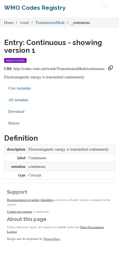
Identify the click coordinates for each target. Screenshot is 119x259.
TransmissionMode (50, 22)
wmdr (24, 22)
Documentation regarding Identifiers (30, 200)
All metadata (18, 99)
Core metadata (19, 88)
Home (9, 22)
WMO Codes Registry (35, 7)
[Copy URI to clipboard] (110, 68)
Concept (35, 175)
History (14, 123)
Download (16, 111)
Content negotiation (19, 211)
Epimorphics (52, 238)
